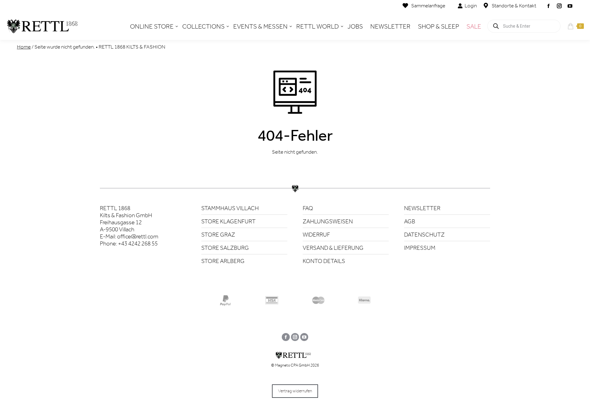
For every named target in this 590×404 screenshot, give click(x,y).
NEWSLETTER (422, 208)
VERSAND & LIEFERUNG (333, 247)
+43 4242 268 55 (138, 243)
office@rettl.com (137, 236)
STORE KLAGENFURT (228, 221)
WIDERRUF (316, 234)
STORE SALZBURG (225, 247)
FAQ (308, 208)
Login (471, 5)
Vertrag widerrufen (295, 391)
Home (24, 47)
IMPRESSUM (419, 247)
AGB (409, 221)
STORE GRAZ (218, 234)
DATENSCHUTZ (424, 234)
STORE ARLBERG (223, 261)
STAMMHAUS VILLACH (230, 208)
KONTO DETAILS (324, 261)
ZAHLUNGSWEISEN (328, 221)
